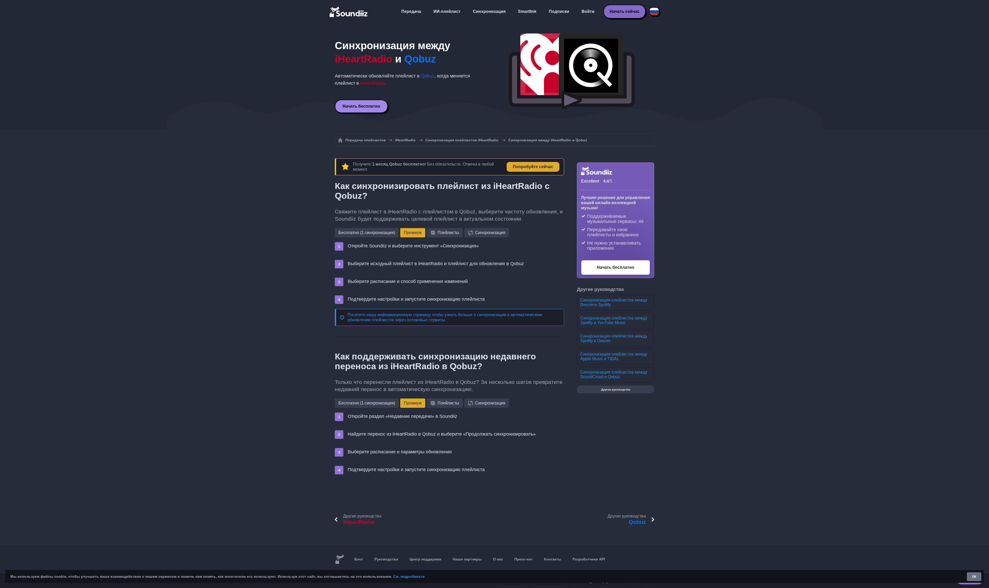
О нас (498, 559)
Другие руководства (615, 389)
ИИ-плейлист (447, 11)
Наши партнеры (467, 559)
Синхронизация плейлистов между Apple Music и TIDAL (613, 356)
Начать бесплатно (361, 106)
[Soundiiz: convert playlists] (339, 559)
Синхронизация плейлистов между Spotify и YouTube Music (613, 320)
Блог (358, 559)
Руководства (386, 559)
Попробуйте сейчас (533, 167)
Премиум (413, 232)
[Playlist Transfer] (349, 11)
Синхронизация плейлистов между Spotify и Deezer (613, 338)
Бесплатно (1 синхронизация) (366, 232)
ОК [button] (974, 576)
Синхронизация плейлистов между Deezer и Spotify (613, 302)
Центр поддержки (425, 559)
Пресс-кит (523, 559)
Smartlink (527, 11)
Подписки (559, 11)
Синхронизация (489, 11)
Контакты (552, 559)
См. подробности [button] (409, 576)
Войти (588, 11)
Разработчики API (589, 559)
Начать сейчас (625, 11)
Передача (411, 11)
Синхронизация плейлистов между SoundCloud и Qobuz (613, 374)
